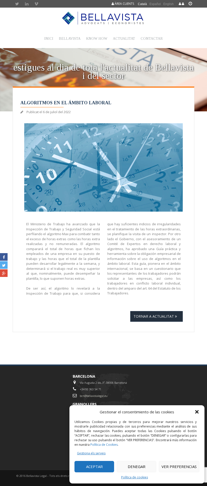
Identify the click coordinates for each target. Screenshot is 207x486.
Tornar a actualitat (154, 316)
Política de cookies (134, 477)
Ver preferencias (179, 466)
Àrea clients (124, 4)
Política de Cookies (104, 444)
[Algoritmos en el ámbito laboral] (103, 167)
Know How (96, 38)
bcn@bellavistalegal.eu (94, 396)
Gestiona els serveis (91, 453)
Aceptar (94, 466)
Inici (48, 38)
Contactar (152, 38)
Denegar (136, 466)
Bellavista (70, 38)
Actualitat (124, 38)
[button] (196, 411)
